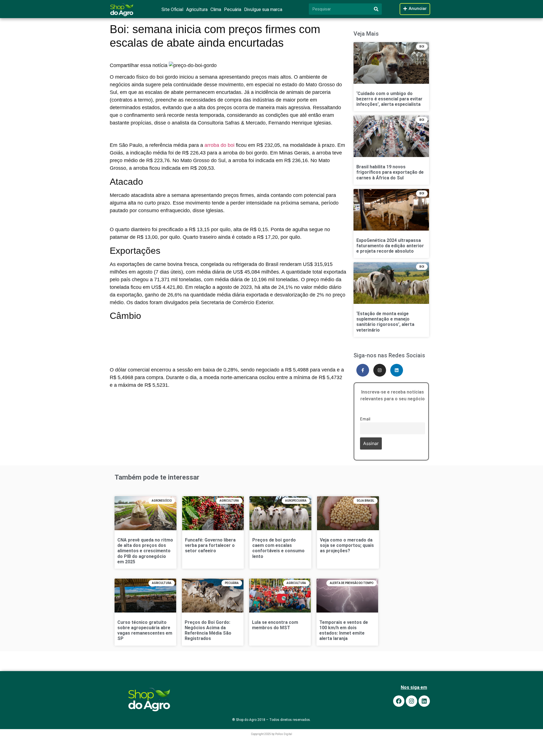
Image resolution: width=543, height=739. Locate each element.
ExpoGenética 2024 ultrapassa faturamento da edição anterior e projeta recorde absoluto (390, 246)
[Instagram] (379, 370)
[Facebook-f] (362, 370)
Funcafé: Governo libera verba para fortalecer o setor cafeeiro (210, 545)
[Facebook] (398, 701)
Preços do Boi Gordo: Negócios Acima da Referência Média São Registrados (208, 630)
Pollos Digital (283, 734)
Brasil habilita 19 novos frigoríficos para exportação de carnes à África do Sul (390, 172)
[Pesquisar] (376, 9)
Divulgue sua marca (263, 9)
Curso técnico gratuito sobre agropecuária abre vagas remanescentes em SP (144, 630)
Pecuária (232, 9)
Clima (215, 9)
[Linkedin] (396, 370)
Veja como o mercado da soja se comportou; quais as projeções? (347, 545)
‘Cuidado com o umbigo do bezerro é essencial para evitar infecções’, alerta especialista (389, 99)
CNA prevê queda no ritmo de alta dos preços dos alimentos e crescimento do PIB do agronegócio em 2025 (145, 550)
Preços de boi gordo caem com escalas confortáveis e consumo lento (278, 548)
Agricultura (197, 9)
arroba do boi (219, 145)
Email (365, 418)
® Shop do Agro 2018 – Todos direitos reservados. (271, 719)
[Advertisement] (228, 336)
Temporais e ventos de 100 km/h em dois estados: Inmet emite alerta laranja (343, 630)
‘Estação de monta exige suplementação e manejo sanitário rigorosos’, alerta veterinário (385, 322)
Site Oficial (172, 9)
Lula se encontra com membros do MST (275, 625)
